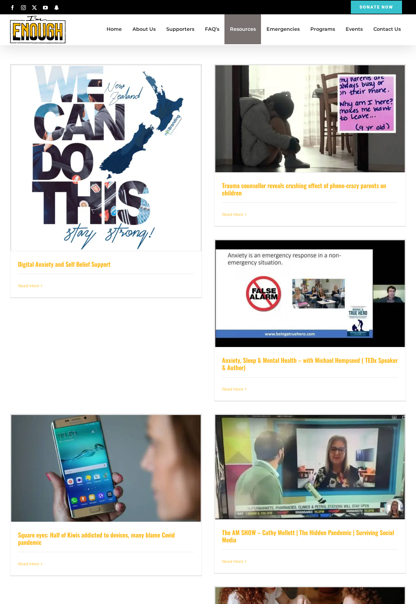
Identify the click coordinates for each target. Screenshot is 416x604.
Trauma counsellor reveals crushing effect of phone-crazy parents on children (310, 119)
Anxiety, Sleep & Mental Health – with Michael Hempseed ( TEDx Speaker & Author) (310, 293)
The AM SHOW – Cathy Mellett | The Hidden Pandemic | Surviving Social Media (310, 467)
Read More (28, 285)
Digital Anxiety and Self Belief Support (106, 158)
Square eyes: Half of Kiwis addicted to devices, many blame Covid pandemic (106, 468)
